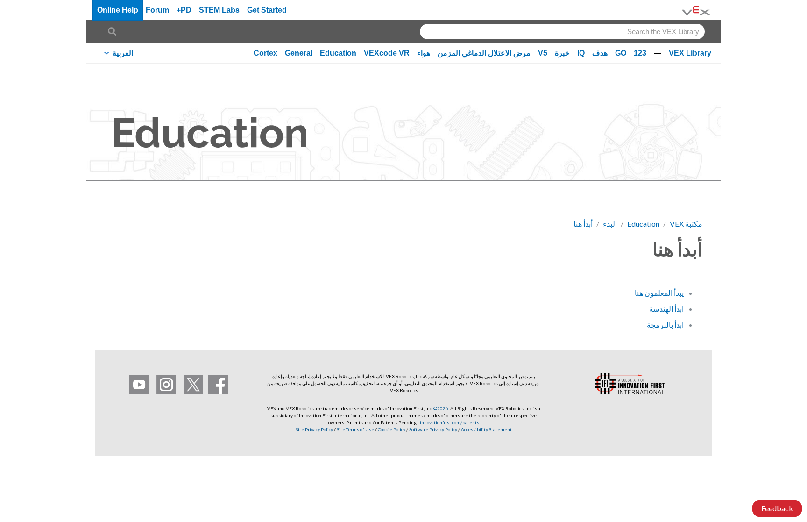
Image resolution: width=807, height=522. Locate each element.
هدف (600, 53)
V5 (542, 53)
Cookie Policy (391, 429)
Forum (157, 10)
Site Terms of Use (355, 429)
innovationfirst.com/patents (449, 422)
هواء (423, 53)
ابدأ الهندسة (666, 308)
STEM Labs (219, 10)
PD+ (184, 10)
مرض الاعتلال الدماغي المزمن (484, 53)
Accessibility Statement (486, 429)
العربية (123, 53)
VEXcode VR (387, 53)
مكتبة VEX (686, 223)
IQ (581, 53)
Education (338, 53)
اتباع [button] (132, 247)
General (298, 53)
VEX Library (690, 53)
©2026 (440, 408)
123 (640, 53)
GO (620, 53)
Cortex (265, 53)
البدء (610, 223)
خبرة (562, 53)
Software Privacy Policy (433, 429)
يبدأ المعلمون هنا (659, 292)
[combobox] (562, 31)
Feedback (777, 508)
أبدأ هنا (583, 223)
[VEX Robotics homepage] (696, 10)
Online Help (117, 10)
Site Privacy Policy (314, 429)
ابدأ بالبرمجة (665, 324)
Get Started (267, 10)
